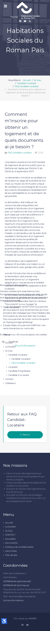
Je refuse (13, 341)
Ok (3, 341)
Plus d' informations (25, 345)
